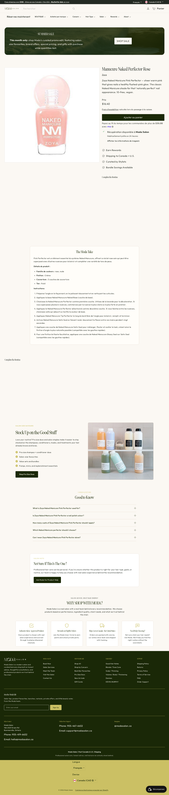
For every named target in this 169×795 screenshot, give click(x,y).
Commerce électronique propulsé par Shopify (91, 790)
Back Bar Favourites (82, 671)
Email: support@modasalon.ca (75, 730)
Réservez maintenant (18, 16)
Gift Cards (78, 682)
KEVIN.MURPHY (112, 682)
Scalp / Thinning (112, 671)
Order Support (143, 682)
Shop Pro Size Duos (26, 474)
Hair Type (89, 17)
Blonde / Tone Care (113, 667)
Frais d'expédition (110, 109)
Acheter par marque (58, 17)
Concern (76, 17)
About (126, 17)
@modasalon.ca (123, 725)
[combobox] (49, 8)
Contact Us (47, 678)
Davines (109, 678)
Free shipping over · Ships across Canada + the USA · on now (37, 2)
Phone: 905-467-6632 (71, 725)
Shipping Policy (143, 664)
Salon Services (48, 667)
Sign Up (56, 707)
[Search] (73, 8)
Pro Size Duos (79, 675)
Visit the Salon (48, 675)
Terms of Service (143, 675)
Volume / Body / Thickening (116, 675)
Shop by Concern (81, 667)
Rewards (113, 17)
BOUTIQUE (39, 17)
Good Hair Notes (112, 664)
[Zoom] (52, 115)
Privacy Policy (142, 671)
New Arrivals (79, 678)
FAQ (138, 678)
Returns (140, 667)
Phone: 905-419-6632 (15, 734)
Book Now (47, 664)
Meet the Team (49, 671)
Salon (102, 17)
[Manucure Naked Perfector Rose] (133, 190)
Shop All (77, 664)
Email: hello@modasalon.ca (18, 739)
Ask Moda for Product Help (47, 580)
